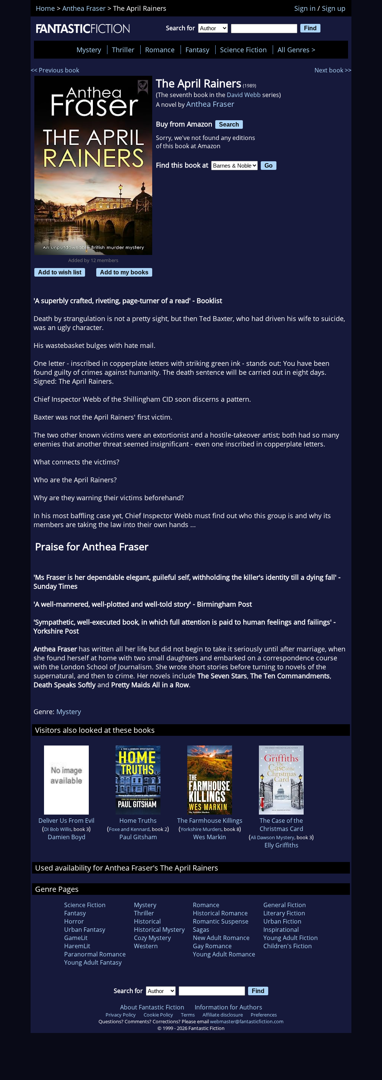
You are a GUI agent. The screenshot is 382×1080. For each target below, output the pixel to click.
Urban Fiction (282, 921)
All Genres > (298, 49)
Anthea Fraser (210, 104)
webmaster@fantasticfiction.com (247, 1021)
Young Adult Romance (224, 954)
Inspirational (281, 929)
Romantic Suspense (220, 921)
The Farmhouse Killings (209, 820)
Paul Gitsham (138, 837)
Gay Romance (212, 946)
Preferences (264, 1014)
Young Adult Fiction (290, 938)
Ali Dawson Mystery (272, 837)
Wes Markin (209, 837)
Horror (74, 921)
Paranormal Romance (95, 954)
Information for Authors (228, 1007)
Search (229, 124)
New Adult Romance (221, 938)
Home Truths (138, 820)
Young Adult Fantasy (93, 962)
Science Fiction (243, 49)
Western (146, 946)
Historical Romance (220, 913)
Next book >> (332, 70)
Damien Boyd (66, 837)
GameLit (76, 938)
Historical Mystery (159, 929)
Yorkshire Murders (201, 829)
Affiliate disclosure (223, 1014)
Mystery (88, 49)
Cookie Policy (158, 1014)
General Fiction (284, 905)
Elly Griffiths (281, 845)
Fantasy (197, 49)
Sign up (333, 8)
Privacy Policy (121, 1014)
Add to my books (124, 272)
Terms (188, 1014)
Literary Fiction (284, 913)
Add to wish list (59, 272)
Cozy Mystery (152, 938)
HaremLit (77, 946)
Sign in (305, 8)
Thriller (123, 49)
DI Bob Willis (57, 829)
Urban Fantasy (84, 929)
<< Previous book (55, 70)
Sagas (201, 929)
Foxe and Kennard (129, 829)
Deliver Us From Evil (66, 820)
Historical (147, 921)
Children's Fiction (287, 946)
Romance (160, 49)
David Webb (244, 95)
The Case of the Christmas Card (281, 824)
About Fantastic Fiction (152, 1007)
